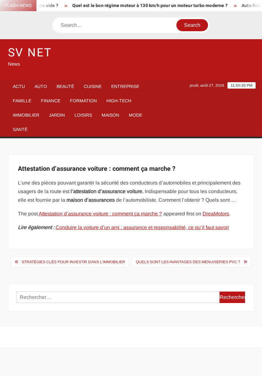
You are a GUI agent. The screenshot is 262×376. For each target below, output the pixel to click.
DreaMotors (216, 213)
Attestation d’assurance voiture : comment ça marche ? (100, 213)
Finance (50, 100)
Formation (83, 100)
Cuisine (93, 86)
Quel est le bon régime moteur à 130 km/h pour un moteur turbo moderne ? (147, 5)
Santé (20, 129)
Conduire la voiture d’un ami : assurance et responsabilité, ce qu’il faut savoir (142, 227)
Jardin (57, 115)
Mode (135, 115)
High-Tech (118, 100)
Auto (41, 86)
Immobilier (26, 115)
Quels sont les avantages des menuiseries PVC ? (188, 262)
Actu (19, 86)
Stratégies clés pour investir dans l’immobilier (73, 262)
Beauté (65, 86)
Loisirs (83, 115)
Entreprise (125, 86)
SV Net (30, 52)
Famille (22, 100)
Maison (110, 115)
